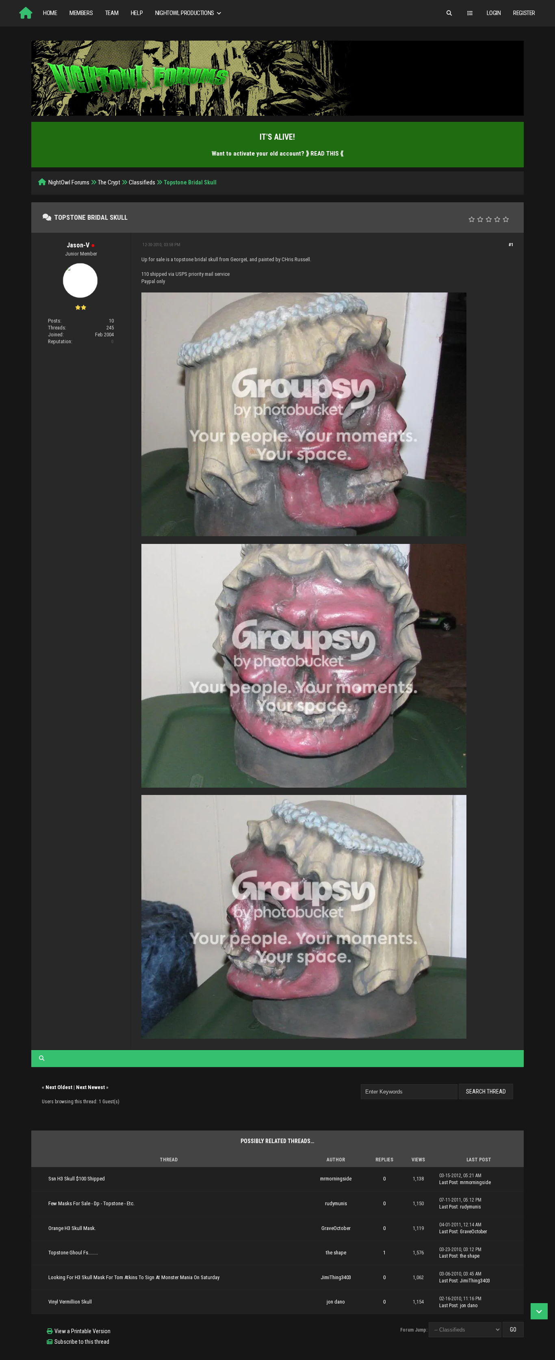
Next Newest (90, 1087)
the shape (336, 1253)
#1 (511, 244)
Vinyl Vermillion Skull (70, 1302)
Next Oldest (59, 1087)
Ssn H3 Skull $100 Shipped (76, 1179)
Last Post (448, 1182)
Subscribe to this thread (81, 1341)
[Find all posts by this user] (41, 1058)
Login (494, 13)
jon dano (336, 1302)
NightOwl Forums (68, 182)
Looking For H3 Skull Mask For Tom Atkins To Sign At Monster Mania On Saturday (133, 1277)
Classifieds (142, 182)
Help (137, 13)
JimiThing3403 (336, 1277)
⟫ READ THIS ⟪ (324, 153)
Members (81, 13)
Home (50, 13)
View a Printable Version (82, 1331)
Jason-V (78, 245)
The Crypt (109, 182)
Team (111, 13)
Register (524, 13)
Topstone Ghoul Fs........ (73, 1253)
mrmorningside (335, 1179)
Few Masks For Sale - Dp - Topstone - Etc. (91, 1203)
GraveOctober (336, 1228)
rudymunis (336, 1203)
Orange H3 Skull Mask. (72, 1228)
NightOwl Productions (185, 13)
